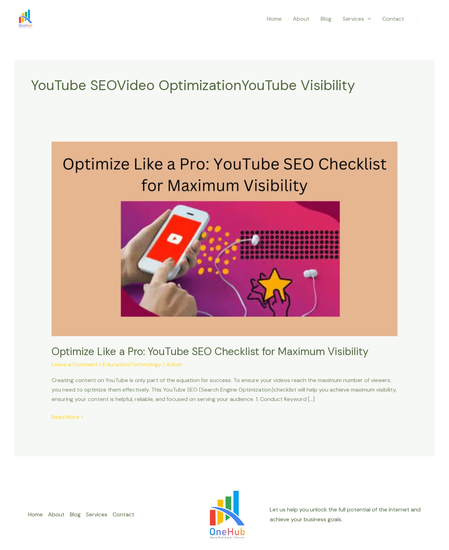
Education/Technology (132, 364)
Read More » (67, 416)
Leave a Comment (75, 364)
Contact (393, 18)
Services (353, 18)
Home (274, 18)
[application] (367, 19)
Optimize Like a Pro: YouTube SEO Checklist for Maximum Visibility (210, 351)
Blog (326, 18)
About (301, 18)
